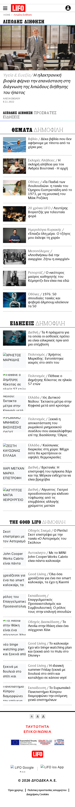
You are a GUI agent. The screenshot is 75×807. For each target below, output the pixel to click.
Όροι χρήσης (15, 790)
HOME (6, 15)
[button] (5, 8)
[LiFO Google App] (23, 768)
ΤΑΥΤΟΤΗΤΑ (37, 727)
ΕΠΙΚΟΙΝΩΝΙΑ (37, 732)
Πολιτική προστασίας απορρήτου (47, 790)
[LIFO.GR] (18, 8)
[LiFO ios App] (53, 769)
